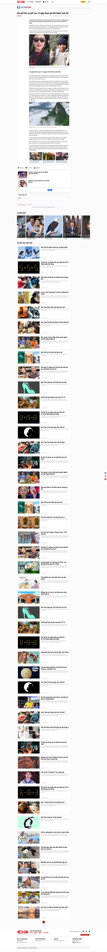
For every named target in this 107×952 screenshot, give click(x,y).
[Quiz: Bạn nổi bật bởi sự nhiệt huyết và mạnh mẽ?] (29, 282)
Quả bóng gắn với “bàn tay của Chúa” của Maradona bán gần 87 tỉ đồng (53, 563)
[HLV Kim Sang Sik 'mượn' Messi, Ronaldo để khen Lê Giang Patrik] (29, 702)
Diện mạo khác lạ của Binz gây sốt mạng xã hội (54, 488)
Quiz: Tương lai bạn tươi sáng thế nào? (53, 802)
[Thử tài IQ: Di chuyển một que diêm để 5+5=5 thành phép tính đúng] (29, 267)
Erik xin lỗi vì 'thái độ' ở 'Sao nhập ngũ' (52, 772)
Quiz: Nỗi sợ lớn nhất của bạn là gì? (52, 352)
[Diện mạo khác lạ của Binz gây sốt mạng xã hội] (29, 492)
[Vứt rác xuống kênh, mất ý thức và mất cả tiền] (29, 837)
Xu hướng (31, 1)
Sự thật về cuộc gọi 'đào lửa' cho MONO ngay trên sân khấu (38, 172)
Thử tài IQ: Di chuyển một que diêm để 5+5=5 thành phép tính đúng (55, 263)
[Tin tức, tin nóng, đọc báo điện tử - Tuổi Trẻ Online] (31, 932)
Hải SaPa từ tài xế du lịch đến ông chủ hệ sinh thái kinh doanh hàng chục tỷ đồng (71, 235)
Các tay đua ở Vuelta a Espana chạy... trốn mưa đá (54, 533)
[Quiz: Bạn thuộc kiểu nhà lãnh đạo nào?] (29, 312)
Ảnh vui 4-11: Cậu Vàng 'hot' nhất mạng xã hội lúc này (35, 161)
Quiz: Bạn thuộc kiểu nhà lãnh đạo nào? (53, 307)
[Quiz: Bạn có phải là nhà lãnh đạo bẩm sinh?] (29, 912)
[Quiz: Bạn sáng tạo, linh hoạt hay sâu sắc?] (29, 387)
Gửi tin (84, 1)
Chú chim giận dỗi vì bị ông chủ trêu (52, 517)
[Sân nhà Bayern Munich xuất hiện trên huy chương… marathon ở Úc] (29, 672)
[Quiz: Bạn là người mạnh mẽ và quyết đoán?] (53, 226)
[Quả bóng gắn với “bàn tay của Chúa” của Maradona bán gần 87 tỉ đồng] (29, 567)
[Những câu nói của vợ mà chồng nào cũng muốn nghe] (29, 597)
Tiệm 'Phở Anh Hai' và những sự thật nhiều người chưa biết (49, 161)
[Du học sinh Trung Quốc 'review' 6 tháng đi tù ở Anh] (29, 297)
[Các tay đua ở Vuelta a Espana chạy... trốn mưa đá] (29, 537)
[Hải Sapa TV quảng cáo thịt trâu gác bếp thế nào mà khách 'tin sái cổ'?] (29, 372)
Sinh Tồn (21, 167)
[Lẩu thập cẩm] (53, 8)
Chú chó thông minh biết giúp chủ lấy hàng (54, 727)
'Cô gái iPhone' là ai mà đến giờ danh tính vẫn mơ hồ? (55, 878)
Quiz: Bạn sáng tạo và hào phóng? (51, 817)
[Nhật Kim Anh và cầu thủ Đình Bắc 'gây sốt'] (29, 867)
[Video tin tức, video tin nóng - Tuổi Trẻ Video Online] (41, 932)
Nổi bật (39, 1)
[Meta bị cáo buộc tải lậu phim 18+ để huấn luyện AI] (22, 183)
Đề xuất (46, 1)
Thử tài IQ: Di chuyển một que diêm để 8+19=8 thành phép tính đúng (52, 413)
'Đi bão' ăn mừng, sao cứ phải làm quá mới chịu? (54, 458)
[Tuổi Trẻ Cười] (89, 931)
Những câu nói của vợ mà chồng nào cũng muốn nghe (54, 593)
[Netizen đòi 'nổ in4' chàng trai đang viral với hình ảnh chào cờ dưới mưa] (29, 762)
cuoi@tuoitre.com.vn (40, 940)
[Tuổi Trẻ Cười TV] (86, 931)
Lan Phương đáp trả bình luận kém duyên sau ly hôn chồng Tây (34, 236)
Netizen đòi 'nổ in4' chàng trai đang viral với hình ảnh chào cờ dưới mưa (54, 758)
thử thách (30, 167)
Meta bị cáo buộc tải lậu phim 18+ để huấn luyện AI (38, 181)
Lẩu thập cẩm (49, 238)
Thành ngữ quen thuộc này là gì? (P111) (53, 397)
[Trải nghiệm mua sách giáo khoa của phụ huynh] (29, 582)
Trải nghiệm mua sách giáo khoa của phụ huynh (53, 578)
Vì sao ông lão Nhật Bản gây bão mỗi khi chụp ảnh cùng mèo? (55, 893)
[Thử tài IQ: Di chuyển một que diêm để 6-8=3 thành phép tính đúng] (29, 792)
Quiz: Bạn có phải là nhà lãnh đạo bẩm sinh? (54, 907)
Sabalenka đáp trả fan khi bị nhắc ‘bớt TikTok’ (55, 652)
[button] (52, 2)
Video (66, 238)
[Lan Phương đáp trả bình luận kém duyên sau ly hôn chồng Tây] (35, 226)
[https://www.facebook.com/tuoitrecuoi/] (83, 931)
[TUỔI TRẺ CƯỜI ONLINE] (22, 932)
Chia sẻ (49, 190)
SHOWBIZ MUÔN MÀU (32, 238)
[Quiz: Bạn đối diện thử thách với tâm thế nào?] (29, 327)
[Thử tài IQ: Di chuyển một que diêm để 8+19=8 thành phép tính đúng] (29, 417)
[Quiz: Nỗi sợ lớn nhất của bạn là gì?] (29, 357)
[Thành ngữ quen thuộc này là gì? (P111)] (29, 402)
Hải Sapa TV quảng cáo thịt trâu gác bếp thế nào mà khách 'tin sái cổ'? (54, 368)
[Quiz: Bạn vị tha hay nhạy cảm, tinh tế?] (29, 432)
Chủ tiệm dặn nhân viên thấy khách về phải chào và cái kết (54, 848)
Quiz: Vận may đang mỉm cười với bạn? (53, 442)
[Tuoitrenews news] (46, 932)
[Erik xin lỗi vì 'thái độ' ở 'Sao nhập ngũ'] (29, 777)
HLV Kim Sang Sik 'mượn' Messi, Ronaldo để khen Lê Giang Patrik (54, 698)
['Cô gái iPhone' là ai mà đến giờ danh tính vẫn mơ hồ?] (29, 882)
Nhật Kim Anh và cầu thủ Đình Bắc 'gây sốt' (54, 862)
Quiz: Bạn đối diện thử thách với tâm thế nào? (55, 322)
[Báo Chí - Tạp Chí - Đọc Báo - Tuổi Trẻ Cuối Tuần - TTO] (35, 932)
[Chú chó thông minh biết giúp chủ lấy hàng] (29, 732)
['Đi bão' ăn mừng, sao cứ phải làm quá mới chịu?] (29, 462)
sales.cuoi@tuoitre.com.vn (22, 942)
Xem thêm (43, 922)
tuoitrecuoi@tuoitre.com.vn (60, 940)
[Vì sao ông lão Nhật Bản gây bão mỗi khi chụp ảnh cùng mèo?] (29, 897)
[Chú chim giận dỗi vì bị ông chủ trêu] (29, 522)
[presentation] (17, 226)
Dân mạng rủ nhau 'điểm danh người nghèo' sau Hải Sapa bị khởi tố (54, 338)
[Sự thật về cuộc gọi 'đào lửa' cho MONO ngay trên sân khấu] (22, 174)
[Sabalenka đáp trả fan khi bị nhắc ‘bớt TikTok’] (29, 657)
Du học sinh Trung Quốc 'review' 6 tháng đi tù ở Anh (55, 293)
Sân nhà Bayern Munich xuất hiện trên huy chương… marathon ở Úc (54, 668)
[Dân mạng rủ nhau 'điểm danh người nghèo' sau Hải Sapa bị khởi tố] (29, 342)
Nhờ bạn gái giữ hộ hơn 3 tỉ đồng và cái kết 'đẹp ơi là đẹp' (61, 161)
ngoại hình (38, 167)
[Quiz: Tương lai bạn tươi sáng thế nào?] (29, 807)
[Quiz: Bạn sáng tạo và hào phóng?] (29, 822)
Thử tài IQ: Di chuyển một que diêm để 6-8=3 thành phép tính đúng (55, 788)
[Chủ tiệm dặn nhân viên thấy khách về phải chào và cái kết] (29, 852)
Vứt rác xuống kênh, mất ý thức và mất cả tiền (55, 832)
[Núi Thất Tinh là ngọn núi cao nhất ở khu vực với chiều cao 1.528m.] (49, 102)
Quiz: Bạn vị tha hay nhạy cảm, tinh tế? (53, 427)
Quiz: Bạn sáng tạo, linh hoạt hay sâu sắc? (54, 382)
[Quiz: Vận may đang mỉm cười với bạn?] (29, 447)
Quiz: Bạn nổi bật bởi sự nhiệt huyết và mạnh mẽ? (54, 278)
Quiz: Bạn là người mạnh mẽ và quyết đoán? (53, 236)
